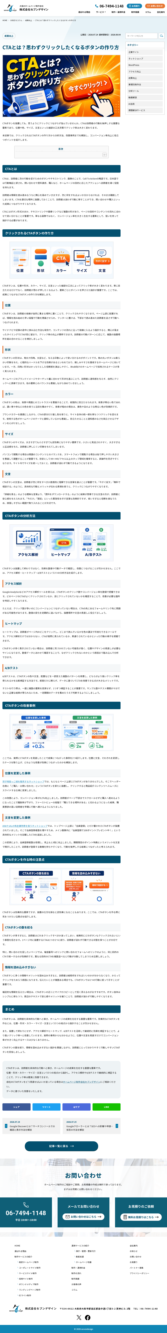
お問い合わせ (135, 1256)
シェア (16, 1106)
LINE (106, 1106)
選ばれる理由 (84, 12)
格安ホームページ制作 (29, 1262)
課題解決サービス (136, 110)
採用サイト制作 (26, 1278)
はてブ (76, 1106)
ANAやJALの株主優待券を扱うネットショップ (24, 825)
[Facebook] (87, 1317)
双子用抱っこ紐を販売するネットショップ (23, 781)
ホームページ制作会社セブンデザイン (81, 1081)
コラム (148, 12)
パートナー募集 (136, 1267)
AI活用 (131, 103)
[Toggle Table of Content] (103, 155)
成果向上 (132, 77)
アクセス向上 (134, 71)
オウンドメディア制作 (28, 1284)
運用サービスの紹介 (80, 1245)
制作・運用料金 (118, 12)
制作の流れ (76, 1273)
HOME (17, 1245)
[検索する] (162, 36)
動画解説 (132, 97)
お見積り (134, 1262)
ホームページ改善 (84, 1262)
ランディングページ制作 (29, 1289)
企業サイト (133, 52)
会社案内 (161, 12)
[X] (79, 1317)
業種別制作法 (134, 84)
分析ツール (133, 90)
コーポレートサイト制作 (29, 1267)
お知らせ (134, 1251)
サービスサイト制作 (28, 1273)
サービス (101, 12)
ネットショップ (135, 58)
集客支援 (80, 1256)
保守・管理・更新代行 (85, 1251)
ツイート (46, 1106)
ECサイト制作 (25, 1295)
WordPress (133, 65)
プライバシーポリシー (139, 1273)
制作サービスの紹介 (23, 1256)
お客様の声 (76, 1284)
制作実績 (135, 12)
